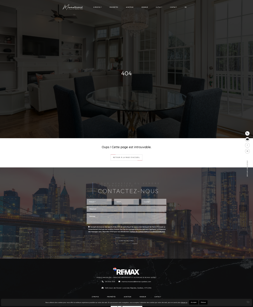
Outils (158, 7)
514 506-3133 (110, 281)
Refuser (203, 302)
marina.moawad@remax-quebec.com (136, 281)
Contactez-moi (126, 241)
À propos (97, 7)
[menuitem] (186, 7)
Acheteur (129, 7)
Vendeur (144, 7)
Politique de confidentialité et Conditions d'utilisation (147, 232)
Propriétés (114, 7)
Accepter (194, 302)
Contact (173, 7)
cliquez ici (184, 302)
